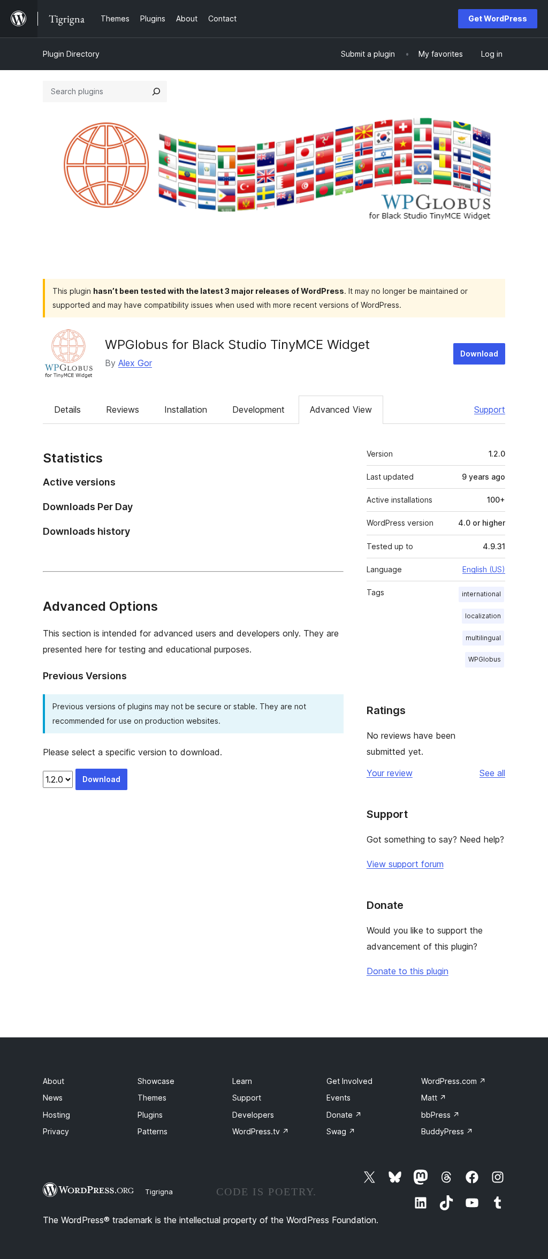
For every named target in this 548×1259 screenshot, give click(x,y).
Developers (253, 1114)
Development (258, 409)
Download (479, 353)
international (481, 594)
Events (338, 1097)
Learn (242, 1081)
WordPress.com (453, 1081)
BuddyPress (447, 1131)
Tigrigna (159, 1191)
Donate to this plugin (407, 971)
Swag (340, 1131)
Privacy (56, 1131)
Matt (433, 1097)
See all (492, 773)
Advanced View (341, 409)
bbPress (440, 1114)
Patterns (153, 1131)
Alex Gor (135, 363)
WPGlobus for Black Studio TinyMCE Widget (237, 344)
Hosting (56, 1114)
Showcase (156, 1081)
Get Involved (349, 1081)
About (53, 1081)
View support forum (405, 864)
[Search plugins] (156, 91)
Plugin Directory (71, 53)
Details (67, 409)
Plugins (150, 1114)
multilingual (483, 638)
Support (489, 409)
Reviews (122, 409)
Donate (344, 1114)
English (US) (483, 569)
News (53, 1097)
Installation (185, 409)
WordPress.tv (260, 1131)
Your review (390, 773)
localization (483, 616)
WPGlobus (484, 659)
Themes (152, 1097)
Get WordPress (497, 18)
